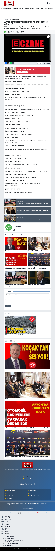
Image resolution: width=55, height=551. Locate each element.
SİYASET (32, 8)
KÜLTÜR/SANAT (9, 504)
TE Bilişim (31, 508)
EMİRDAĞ (32, 503)
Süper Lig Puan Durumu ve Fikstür (16, 540)
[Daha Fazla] (13, 63)
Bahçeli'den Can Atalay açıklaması (36, 284)
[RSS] (33, 484)
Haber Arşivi (9, 498)
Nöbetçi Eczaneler (11, 490)
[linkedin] (47, 513)
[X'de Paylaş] (8, 63)
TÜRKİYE (50, 8)
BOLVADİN (26, 503)
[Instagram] (26, 484)
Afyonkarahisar (9, 76)
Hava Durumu (33, 490)
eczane (26, 76)
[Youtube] (31, 484)
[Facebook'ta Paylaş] (6, 63)
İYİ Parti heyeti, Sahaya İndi (35, 250)
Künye (6, 529)
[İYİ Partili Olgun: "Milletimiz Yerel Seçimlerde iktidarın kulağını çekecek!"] (39, 259)
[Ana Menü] (49, 3)
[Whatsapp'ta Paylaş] (11, 63)
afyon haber (20, 504)
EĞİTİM (21, 8)
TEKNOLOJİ (44, 8)
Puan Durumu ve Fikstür (35, 493)
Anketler (7, 528)
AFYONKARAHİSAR (6, 8)
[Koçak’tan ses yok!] (16, 243)
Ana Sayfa (7, 516)
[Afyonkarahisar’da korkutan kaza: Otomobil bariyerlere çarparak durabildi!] (16, 259)
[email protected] (28, 476)
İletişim (7, 531)
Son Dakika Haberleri (34, 495)
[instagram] (29, 513)
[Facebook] (21, 484)
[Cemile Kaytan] (8, 227)
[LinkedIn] (29, 484)
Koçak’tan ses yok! (10, 250)
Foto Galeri (8, 519)
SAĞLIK (27, 8)
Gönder (8, 306)
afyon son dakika (27, 504)
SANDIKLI (21, 503)
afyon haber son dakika (44, 504)
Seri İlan (7, 524)
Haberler (6, 19)
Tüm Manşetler (10, 495)
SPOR (37, 8)
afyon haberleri (35, 504)
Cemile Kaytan (17, 226)
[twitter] (19, 513)
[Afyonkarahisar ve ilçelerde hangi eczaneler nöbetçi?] (27, 48)
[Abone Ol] (46, 63)
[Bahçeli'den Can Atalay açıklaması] (39, 277)
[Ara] (47, 3)
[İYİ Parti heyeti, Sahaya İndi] (39, 243)
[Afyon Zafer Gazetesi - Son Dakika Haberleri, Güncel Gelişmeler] (9, 3)
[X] (24, 484)
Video (6, 521)
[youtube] (38, 513)
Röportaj (7, 526)
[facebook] (10, 513)
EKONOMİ (15, 8)
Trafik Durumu (10, 493)
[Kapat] (54, 548)
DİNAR (17, 503)
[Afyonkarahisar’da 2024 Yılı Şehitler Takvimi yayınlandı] (16, 277)
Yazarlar (7, 523)
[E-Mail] (14, 229)
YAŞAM (15, 504)
